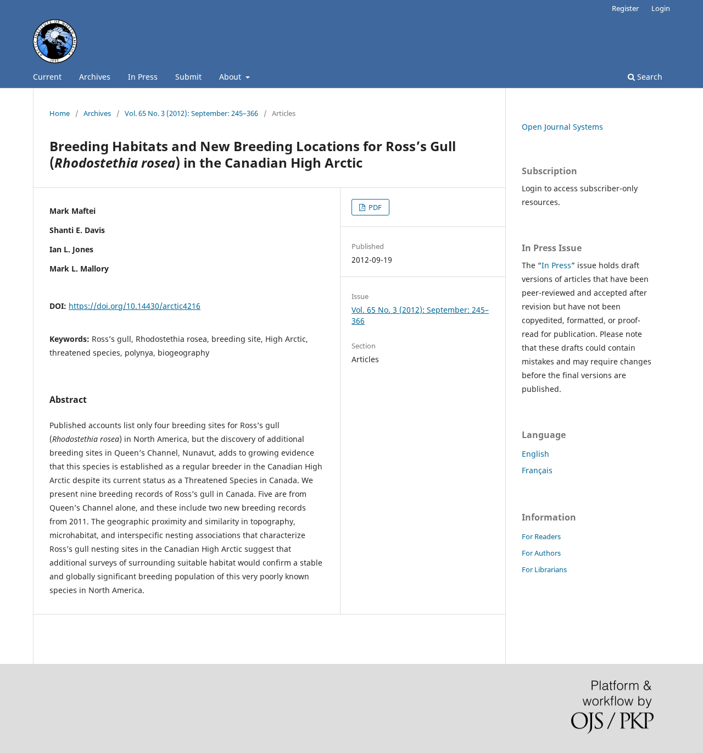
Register (625, 8)
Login (660, 8)
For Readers (541, 536)
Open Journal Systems (562, 126)
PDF (374, 207)
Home (59, 113)
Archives (94, 76)
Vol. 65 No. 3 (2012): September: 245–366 (191, 113)
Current (47, 76)
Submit (188, 76)
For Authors (541, 553)
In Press (143, 76)
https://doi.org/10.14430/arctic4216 (134, 306)
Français (537, 470)
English (535, 454)
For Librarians (544, 569)
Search (648, 76)
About (231, 76)
